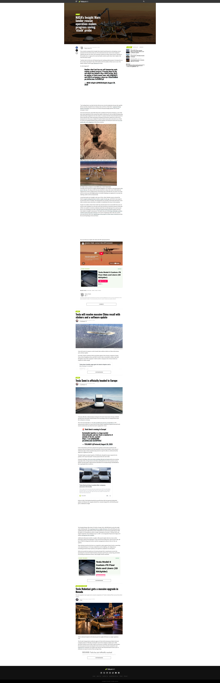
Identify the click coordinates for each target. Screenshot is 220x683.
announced (96, 63)
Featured (89, 290)
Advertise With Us (113, 676)
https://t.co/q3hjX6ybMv (90, 438)
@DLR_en (90, 77)
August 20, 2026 (107, 444)
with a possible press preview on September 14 (103, 422)
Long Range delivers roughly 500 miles (98, 529)
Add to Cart (104, 281)
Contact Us (105, 676)
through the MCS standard (88, 535)
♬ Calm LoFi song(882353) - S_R (132, 66)
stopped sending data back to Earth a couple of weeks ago (96, 199)
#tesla (131, 65)
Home (94, 676)
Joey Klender (82, 321)
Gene (81, 600)
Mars (93, 290)
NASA (97, 290)
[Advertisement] (101, 95)
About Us (99, 676)
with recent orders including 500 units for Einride (98, 459)
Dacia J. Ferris (87, 48)
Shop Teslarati (86, 268)
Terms (120, 676)
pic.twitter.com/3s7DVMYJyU (94, 79)
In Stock (119, 268)
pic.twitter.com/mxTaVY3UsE (91, 440)
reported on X (81, 647)
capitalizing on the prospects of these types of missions (106, 214)
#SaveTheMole (113, 77)
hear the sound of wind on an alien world (106, 209)
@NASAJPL (114, 75)
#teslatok (134, 65)
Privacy (126, 676)
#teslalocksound (139, 65)
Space (100, 290)
